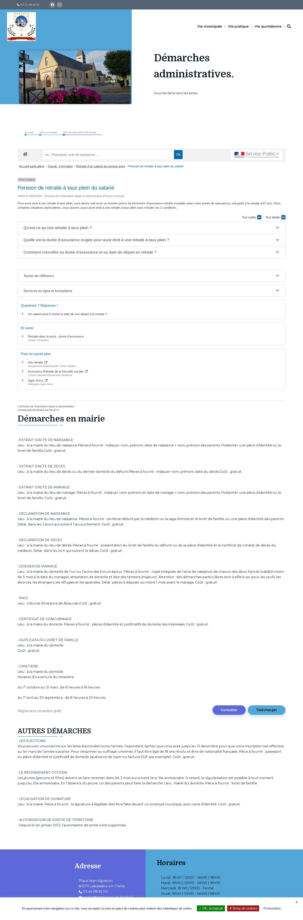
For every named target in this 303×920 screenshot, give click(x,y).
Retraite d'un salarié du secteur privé (100, 166)
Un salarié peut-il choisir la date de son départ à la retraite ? (67, 314)
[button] (151, 228)
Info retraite (36, 362)
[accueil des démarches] (25, 153)
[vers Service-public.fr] (256, 155)
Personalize (272, 908)
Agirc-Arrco (36, 380)
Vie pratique (238, 26)
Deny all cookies (244, 908)
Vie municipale (209, 26)
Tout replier (249, 217)
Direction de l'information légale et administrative (47, 406)
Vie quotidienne (268, 26)
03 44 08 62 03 (30, 4)
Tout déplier (273, 217)
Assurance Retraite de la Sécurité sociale (56, 371)
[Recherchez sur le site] (285, 26)
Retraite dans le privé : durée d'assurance (56, 336)
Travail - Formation (60, 166)
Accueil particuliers (31, 166)
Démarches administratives (79, 132)
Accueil (29, 132)
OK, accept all (212, 908)
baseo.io (54, 410)
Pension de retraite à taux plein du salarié (155, 166)
